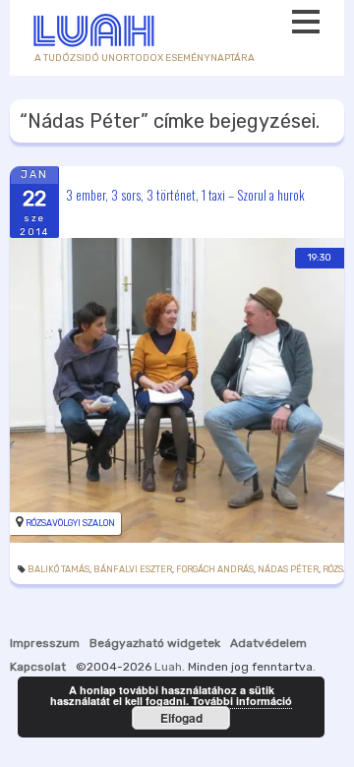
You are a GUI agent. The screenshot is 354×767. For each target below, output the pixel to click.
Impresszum (45, 643)
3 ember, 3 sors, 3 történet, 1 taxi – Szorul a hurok (185, 194)
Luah (168, 667)
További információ (242, 700)
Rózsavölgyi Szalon (70, 523)
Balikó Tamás (58, 569)
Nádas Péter (288, 569)
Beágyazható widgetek (154, 643)
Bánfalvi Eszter (132, 569)
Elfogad (181, 718)
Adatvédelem (268, 643)
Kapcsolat (38, 667)
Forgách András (215, 569)
